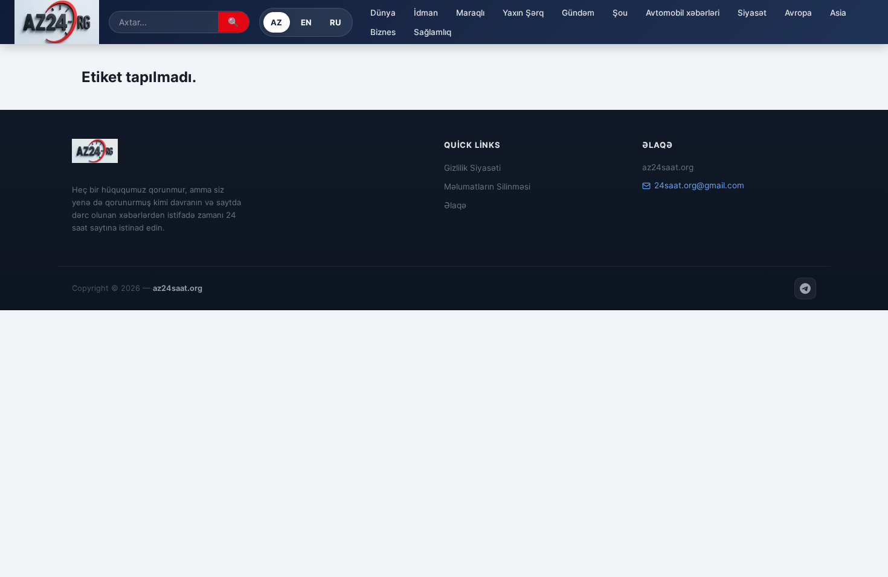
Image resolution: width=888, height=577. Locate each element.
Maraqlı (470, 13)
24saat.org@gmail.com (699, 185)
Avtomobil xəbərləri (682, 13)
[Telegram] (805, 288)
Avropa (798, 13)
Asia (838, 13)
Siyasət (752, 13)
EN (306, 22)
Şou (620, 13)
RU (335, 22)
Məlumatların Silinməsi (487, 186)
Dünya (383, 13)
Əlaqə (455, 205)
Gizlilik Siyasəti (472, 168)
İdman (426, 13)
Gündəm (578, 13)
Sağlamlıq (432, 32)
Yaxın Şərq (523, 13)
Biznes (383, 32)
